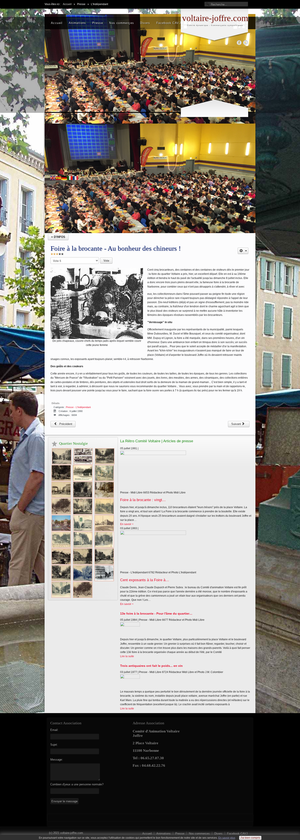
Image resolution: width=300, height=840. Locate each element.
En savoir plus (226, 837)
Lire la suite (127, 656)
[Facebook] (239, 42)
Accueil (57, 23)
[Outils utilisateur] (243, 251)
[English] (53, 178)
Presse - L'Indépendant (78, 407)
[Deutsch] (64, 178)
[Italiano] (70, 178)
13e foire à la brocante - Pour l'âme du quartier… (156, 613)
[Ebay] (245, 42)
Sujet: (54, 744)
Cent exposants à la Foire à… (144, 580)
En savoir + (127, 524)
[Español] (58, 178)
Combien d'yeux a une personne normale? (76, 784)
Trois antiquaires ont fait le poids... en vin (151, 665)
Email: (54, 730)
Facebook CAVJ (168, 23)
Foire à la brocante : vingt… (143, 500)
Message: (56, 759)
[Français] (76, 178)
